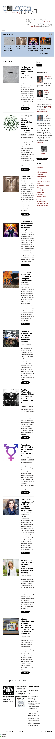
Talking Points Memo (41, 199)
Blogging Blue (39, 167)
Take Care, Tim (40, 198)
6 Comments (31, 234)
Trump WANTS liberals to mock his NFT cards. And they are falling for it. (33, 49)
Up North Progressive (42, 203)
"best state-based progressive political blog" (21, 691)
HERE (49, 106)
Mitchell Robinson (25, 514)
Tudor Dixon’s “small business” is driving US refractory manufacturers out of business (27, 505)
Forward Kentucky (41, 176)
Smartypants (39, 194)
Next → (25, 680)
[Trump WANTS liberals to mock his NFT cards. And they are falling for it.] (33, 41)
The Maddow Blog (41, 201)
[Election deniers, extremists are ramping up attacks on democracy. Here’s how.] (11, 338)
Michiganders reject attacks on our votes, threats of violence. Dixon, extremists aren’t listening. (27, 566)
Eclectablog (23, 77)
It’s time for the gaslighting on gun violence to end (8, 48)
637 (20, 680)
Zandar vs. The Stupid (42, 205)
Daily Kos (38, 171)
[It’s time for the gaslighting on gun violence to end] (9, 41)
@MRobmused (47, 108)
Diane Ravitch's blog (41, 172)
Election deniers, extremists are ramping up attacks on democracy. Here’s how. (27, 336)
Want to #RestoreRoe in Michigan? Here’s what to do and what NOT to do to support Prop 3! (27, 396)
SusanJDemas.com (41, 196)
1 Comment (30, 77)
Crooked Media (40, 169)
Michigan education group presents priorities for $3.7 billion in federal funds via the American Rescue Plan (27, 626)
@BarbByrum (40, 142)
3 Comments (31, 185)
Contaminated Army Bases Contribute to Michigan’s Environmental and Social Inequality (45, 50)
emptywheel (39, 174)
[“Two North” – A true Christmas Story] (21, 41)
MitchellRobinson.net (42, 111)
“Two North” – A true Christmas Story (21, 47)
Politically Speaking (41, 189)
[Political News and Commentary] (19, 10)
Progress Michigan (41, 190)
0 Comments (31, 134)
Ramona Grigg (40, 192)
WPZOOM (49, 731)
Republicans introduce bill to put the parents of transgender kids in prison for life (27, 450)
